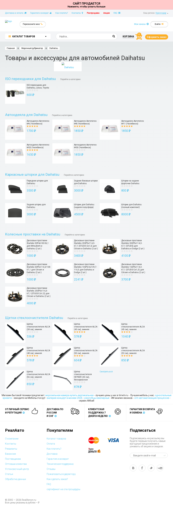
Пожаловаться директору (61, 474)
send (165, 455)
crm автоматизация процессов (151, 398)
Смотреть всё (106, 371)
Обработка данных (15, 479)
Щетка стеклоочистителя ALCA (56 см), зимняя (38, 374)
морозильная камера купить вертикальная (69, 395)
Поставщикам (13, 459)
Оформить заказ (156, 37)
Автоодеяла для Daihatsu (26, 115)
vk (133, 468)
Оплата (51, 443)
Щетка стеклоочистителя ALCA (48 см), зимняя (38, 350)
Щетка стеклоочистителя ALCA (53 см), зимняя (133, 350)
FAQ (116, 13)
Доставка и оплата (14, 13)
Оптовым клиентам (16, 464)
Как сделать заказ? (57, 479)
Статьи (9, 474)
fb (142, 468)
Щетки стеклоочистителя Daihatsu (34, 318)
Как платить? (61, 13)
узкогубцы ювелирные (96, 398)
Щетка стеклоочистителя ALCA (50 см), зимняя (85, 350)
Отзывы (51, 469)
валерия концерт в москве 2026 (64, 398)
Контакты (77, 13)
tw (151, 468)
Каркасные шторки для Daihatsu (32, 174)
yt (160, 468)
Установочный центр (17, 469)
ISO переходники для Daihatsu (30, 79)
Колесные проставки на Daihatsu (32, 234)
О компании (11, 438)
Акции (106, 13)
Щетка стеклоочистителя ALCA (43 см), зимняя (85, 327)
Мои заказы (140, 24)
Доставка (52, 453)
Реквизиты (11, 448)
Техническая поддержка (60, 464)
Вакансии (10, 453)
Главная (11, 48)
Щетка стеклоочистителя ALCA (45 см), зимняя (133, 327)
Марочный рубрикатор (32, 48)
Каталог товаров (56, 438)
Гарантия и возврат (40, 13)
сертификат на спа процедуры (63, 489)
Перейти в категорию (70, 79)
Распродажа (93, 13)
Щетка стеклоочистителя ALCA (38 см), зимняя (38, 327)
